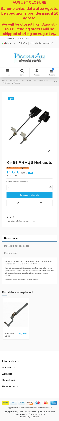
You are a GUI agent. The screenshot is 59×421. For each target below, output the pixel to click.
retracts (26, 221)
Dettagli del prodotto (16, 246)
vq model (10, 221)
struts (33, 221)
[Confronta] (16, 330)
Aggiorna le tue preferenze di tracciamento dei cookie (30, 408)
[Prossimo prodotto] (56, 81)
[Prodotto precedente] (55, 81)
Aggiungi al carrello (31, 195)
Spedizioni (23, 38)
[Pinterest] (13, 217)
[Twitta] (10, 217)
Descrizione (11, 238)
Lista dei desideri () (43, 43)
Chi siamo (10, 38)
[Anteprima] (19, 330)
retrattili (19, 221)
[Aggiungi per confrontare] (41, 203)
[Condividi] (7, 217)
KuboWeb (35, 417)
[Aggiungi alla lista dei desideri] (18, 203)
